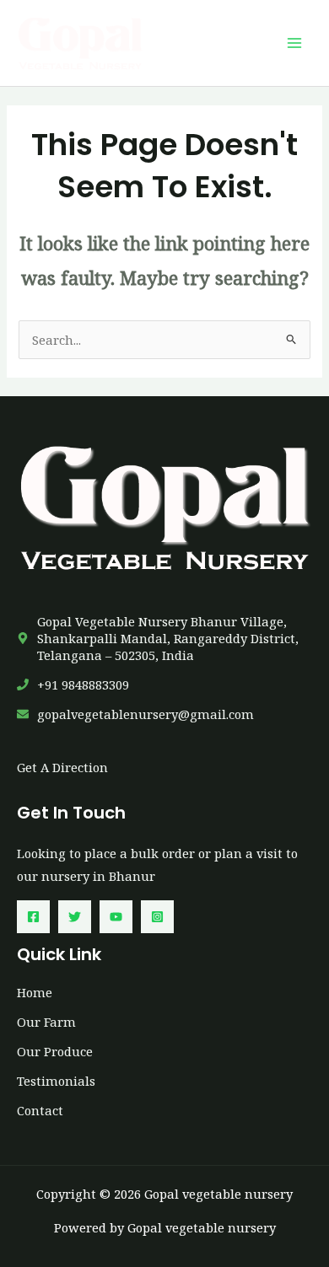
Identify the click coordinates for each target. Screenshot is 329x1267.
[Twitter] (74, 916)
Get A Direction (62, 767)
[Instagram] (157, 916)
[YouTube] (116, 916)
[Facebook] (33, 916)
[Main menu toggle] (294, 43)
